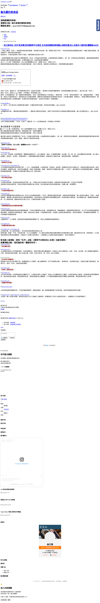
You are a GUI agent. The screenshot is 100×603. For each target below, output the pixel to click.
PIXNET (38, 581)
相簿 (5, 35)
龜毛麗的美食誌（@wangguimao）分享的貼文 (21, 484)
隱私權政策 (58, 581)
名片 (5, 38)
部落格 (6, 36)
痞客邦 (10, 318)
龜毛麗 (2, 309)
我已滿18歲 (3, 600)
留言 (14, 318)
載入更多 (3, 330)
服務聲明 (65, 581)
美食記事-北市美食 (15, 324)
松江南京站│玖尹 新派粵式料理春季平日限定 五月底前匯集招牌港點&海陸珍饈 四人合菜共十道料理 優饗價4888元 (51, 45)
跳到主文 (3, 16)
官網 (3, 75)
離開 (9, 600)
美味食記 (12, 322)
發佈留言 (3, 339)
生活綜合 (13, 31)
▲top (2, 327)
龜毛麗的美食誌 (9, 12)
